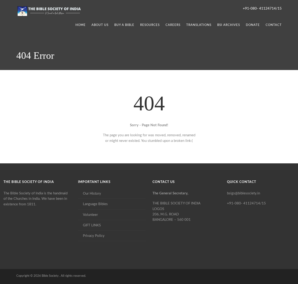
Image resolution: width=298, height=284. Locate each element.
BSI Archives (228, 25)
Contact (274, 25)
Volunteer (90, 215)
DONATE (253, 25)
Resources (150, 25)
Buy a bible (124, 25)
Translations (198, 25)
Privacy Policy (94, 236)
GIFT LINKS (92, 225)
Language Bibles (95, 204)
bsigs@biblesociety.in (243, 193)
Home (80, 25)
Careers (173, 25)
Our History (92, 193)
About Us (99, 25)
